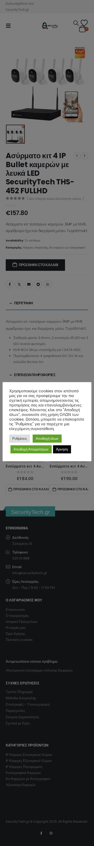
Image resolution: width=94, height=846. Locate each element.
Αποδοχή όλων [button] (47, 438)
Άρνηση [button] (62, 449)
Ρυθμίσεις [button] (19, 438)
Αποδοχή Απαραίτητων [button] (31, 449)
